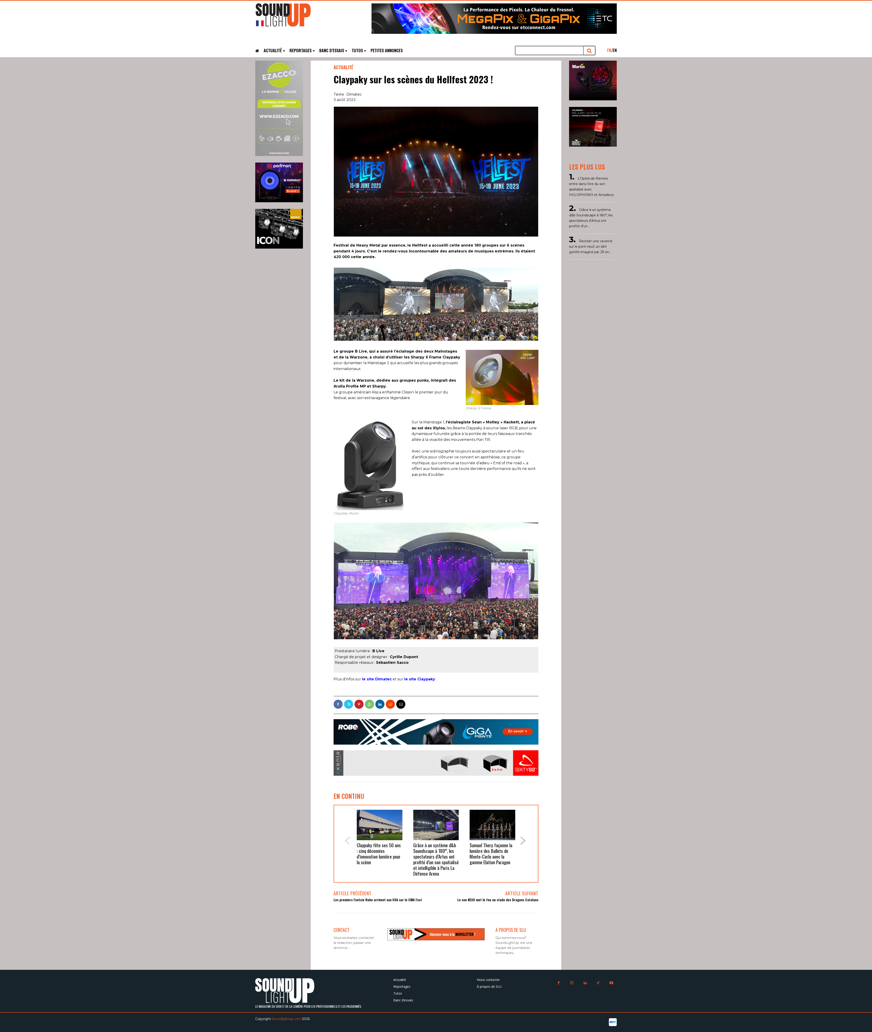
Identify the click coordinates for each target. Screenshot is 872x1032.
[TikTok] (598, 983)
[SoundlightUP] (289, 17)
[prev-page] (347, 841)
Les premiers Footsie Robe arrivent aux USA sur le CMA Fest (378, 899)
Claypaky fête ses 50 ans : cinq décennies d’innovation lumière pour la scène (379, 854)
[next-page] (523, 841)
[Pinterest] (359, 704)
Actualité (343, 67)
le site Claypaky (419, 679)
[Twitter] (348, 704)
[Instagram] (571, 983)
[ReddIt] (390, 704)
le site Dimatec (377, 679)
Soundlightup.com (286, 1019)
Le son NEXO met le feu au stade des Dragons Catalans (497, 899)
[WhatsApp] (369, 704)
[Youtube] (611, 983)
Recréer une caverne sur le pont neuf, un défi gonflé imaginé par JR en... (590, 246)
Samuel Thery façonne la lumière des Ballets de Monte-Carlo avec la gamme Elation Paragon (491, 854)
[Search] (589, 50)
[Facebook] (338, 704)
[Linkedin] (379, 704)
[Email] (400, 704)
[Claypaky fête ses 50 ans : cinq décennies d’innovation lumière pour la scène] (379, 825)
